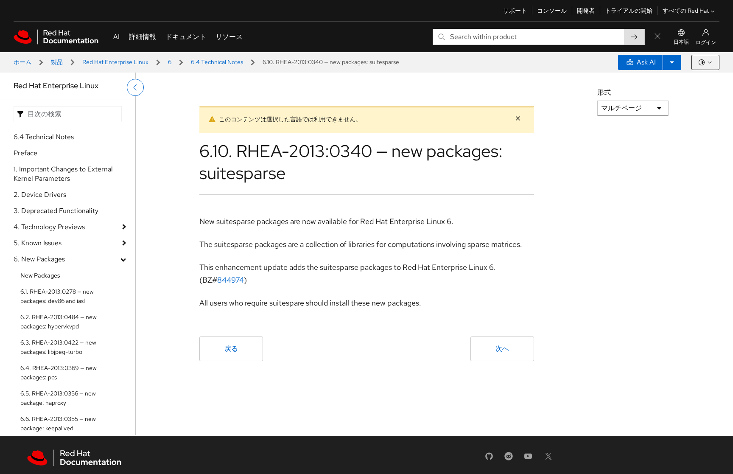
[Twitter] (548, 458)
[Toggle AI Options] (672, 62)
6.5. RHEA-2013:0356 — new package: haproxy (58, 398)
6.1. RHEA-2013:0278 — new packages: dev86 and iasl (57, 296)
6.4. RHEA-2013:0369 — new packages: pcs (58, 372)
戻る (231, 348)
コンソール (552, 10)
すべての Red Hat (686, 10)
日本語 (681, 42)
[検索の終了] (657, 36)
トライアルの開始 (628, 10)
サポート (515, 10)
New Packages (40, 275)
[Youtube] (528, 458)
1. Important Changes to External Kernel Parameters (63, 174)
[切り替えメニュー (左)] (135, 87)
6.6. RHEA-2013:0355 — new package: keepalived (58, 423)
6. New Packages (39, 259)
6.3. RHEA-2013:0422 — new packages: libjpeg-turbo (58, 347)
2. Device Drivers (40, 194)
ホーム (22, 62)
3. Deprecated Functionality (56, 210)
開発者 (586, 10)
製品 (57, 62)
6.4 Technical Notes (217, 62)
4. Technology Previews (49, 226)
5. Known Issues (38, 242)
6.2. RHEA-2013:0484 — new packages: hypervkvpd (58, 321)
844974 (230, 280)
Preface (25, 153)
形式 (604, 92)
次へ (502, 348)
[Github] (489, 458)
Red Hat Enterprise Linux (115, 62)
